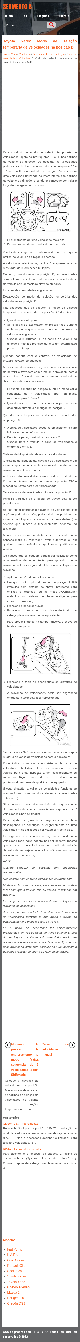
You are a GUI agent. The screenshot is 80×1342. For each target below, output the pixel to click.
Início (9, 16)
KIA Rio (12, 1254)
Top (24, 16)
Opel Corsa (15, 1260)
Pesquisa (43, 16)
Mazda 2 (13, 1292)
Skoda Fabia (16, 1276)
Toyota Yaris (10, 54)
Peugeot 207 (16, 1298)
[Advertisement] (40, 107)
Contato (64, 16)
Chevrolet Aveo (18, 1287)
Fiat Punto (14, 1249)
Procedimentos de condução (49, 54)
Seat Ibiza (14, 1271)
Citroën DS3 (16, 1303)
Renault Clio (16, 1265)
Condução (25, 54)
